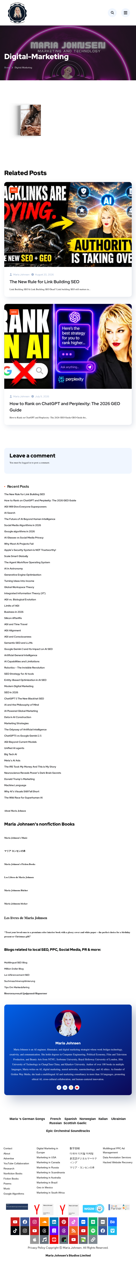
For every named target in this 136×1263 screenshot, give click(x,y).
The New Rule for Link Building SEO (44, 281)
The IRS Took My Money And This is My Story (30, 766)
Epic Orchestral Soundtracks (68, 1131)
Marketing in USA (46, 1157)
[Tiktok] (73, 1221)
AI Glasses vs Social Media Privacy (24, 537)
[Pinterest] (63, 1221)
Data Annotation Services (117, 1157)
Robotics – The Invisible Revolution (24, 667)
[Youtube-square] (54, 1239)
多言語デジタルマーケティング (83, 1160)
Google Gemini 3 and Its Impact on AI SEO (28, 649)
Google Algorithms (14, 1193)
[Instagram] (34, 1221)
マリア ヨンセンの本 (15, 850)
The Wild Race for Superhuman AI (23, 797)
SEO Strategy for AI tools (19, 673)
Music (7, 1188)
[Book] (54, 1230)
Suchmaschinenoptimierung (19, 981)
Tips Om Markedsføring (16, 987)
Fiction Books (11, 1178)
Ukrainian (118, 1119)
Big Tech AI (10, 754)
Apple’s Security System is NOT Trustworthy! (30, 550)
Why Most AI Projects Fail (18, 543)
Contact (8, 1148)
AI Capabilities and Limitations (21, 661)
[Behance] (112, 1221)
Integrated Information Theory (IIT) (25, 593)
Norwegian (87, 1119)
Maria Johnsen (21, 274)
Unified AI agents (14, 748)
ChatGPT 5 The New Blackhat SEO (24, 698)
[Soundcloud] (44, 1221)
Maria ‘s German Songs (27, 1119)
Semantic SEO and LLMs (18, 642)
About (7, 1153)
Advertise (9, 1158)
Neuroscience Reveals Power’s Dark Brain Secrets (32, 772)
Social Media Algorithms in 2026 (22, 525)
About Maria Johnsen (15, 810)
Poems (7, 1183)
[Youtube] (15, 1221)
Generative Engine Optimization (22, 574)
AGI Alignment (12, 630)
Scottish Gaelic (75, 1123)
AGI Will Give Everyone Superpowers (25, 506)
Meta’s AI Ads (12, 760)
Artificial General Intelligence (20, 655)
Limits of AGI (11, 605)
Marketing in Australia (49, 1177)
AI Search (9, 512)
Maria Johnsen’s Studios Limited (68, 1255)
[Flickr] (83, 1221)
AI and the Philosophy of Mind (21, 704)
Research (9, 1168)
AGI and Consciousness (17, 636)
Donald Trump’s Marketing (19, 779)
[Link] (93, 1239)
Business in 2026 (13, 611)
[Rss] (73, 1230)
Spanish (71, 1119)
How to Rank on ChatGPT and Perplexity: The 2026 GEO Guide (65, 407)
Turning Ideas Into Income (19, 581)
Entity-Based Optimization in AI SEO (25, 680)
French (56, 1119)
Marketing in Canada (48, 1162)
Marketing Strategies (16, 723)
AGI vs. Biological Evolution (20, 599)
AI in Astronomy (13, 568)
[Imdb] (102, 1221)
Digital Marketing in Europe (47, 1150)
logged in (26, 462)
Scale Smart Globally (16, 556)
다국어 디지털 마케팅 (82, 1153)
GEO (14, 312)
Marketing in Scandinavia (51, 1172)
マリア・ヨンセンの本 (82, 1167)
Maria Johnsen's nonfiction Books (39, 824)
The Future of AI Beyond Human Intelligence (29, 519)
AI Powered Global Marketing (21, 711)
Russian (56, 1123)
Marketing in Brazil (47, 1182)
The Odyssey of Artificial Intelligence (25, 729)
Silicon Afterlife (13, 618)
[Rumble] (83, 1239)
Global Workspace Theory (19, 587)
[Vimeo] (112, 1230)
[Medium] (93, 1221)
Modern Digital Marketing (18, 686)
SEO (13, 190)
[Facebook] (24, 1221)
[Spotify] (93, 1230)
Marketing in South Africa (51, 1192)
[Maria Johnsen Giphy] (63, 1239)
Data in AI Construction (17, 717)
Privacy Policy (36, 1248)
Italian (104, 1119)
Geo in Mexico (45, 1187)
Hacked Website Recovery (117, 1162)
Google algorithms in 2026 (19, 531)
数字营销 (75, 1148)
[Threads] (44, 1230)
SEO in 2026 (11, 692)
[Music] (44, 1239)
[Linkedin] (54, 1221)
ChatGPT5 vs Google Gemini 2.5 (22, 735)
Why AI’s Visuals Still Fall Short (21, 791)
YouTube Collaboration (16, 1163)
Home (7, 67)
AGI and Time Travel (15, 624)
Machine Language (15, 785)
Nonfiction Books (13, 1173)
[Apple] (34, 1239)
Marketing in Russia (48, 1167)
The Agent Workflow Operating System (27, 562)
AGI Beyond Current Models (20, 741)
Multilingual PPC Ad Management (114, 1150)
